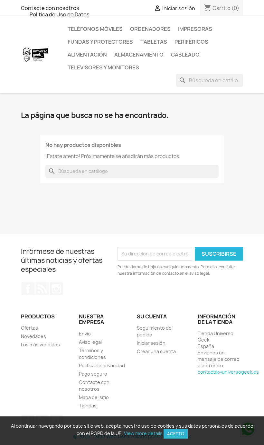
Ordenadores (150, 28)
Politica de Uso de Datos (60, 14)
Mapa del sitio (94, 397)
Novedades (33, 336)
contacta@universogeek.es (228, 372)
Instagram (56, 288)
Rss (42, 288)
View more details (143, 433)
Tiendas (88, 406)
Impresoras (195, 28)
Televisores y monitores (103, 67)
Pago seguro (93, 374)
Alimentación (87, 54)
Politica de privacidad (102, 365)
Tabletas (153, 41)
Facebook (28, 288)
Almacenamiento (139, 54)
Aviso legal (90, 342)
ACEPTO (175, 434)
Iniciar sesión (151, 343)
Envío (85, 334)
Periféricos (191, 41)
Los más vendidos (40, 345)
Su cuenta (152, 316)
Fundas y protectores (100, 41)
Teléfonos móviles (95, 28)
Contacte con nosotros (50, 8)
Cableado (185, 54)
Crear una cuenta (156, 351)
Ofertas (29, 328)
